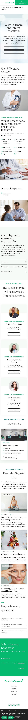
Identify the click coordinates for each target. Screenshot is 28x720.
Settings (17, 717)
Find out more (15, 334)
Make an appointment (21, 3)
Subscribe (21, 668)
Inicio (2, 7)
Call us (14, 52)
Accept (4, 717)
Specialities (8, 7)
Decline (10, 717)
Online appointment (14, 48)
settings (13, 714)
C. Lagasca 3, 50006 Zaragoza (13, 453)
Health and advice (7, 494)
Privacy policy (21, 663)
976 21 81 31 (8, 448)
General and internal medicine (14, 321)
